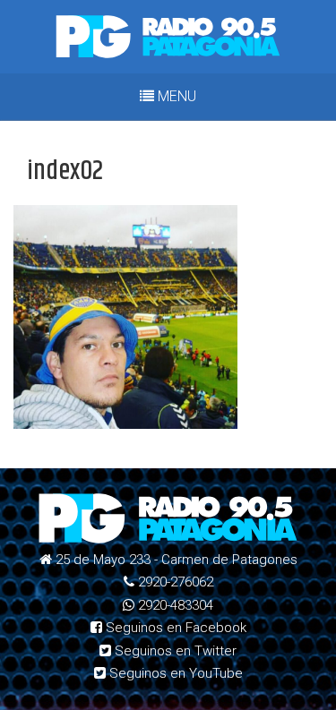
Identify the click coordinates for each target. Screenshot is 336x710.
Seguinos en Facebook (174, 628)
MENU (175, 96)
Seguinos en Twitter (174, 651)
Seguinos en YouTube (174, 673)
